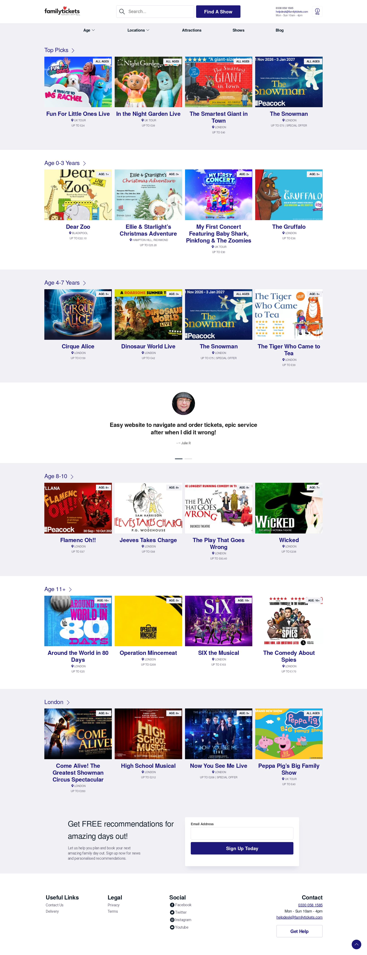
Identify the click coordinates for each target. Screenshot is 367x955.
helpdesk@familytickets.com (292, 11)
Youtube (181, 927)
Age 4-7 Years (62, 282)
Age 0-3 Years (62, 162)
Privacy (113, 905)
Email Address (202, 824)
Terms (113, 911)
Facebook (183, 905)
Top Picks (56, 50)
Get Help (299, 931)
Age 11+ (55, 589)
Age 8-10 (55, 476)
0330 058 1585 (284, 8)
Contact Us (54, 905)
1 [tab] (179, 458)
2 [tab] (188, 458)
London (53, 702)
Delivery (52, 911)
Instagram (183, 919)
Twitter (181, 912)
